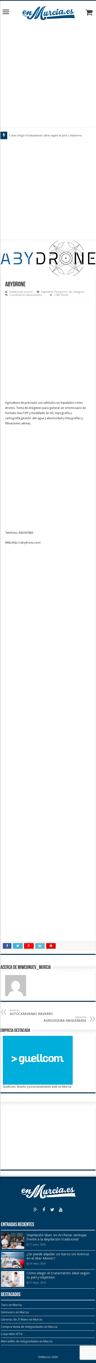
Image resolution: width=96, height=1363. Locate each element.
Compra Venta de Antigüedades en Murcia (29, 1326)
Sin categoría (76, 291)
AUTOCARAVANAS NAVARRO (31, 1012)
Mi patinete (16, 135)
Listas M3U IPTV (11, 1334)
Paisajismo (61, 291)
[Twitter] (52, 1209)
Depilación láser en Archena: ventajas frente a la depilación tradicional (57, 1237)
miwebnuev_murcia (21, 291)
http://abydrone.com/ (26, 542)
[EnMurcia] (48, 12)
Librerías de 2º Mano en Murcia (21, 1319)
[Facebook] (44, 1209)
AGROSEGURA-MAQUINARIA (65, 1019)
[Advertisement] (48, 74)
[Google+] (35, 1209)
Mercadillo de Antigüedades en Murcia (26, 1341)
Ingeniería (47, 291)
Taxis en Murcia (11, 1305)
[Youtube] (60, 1209)
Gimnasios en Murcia (15, 1312)
